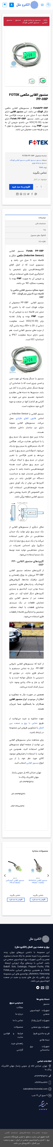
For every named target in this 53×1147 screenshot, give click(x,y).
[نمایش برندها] (38, 142)
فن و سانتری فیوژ (41, 1033)
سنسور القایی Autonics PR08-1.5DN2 (38, 881)
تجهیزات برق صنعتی (40, 1027)
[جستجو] (48, 5)
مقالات (20, 1007)
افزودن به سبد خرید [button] (38, 899)
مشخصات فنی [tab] (40, 223)
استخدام (14, 1133)
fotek (41, 167)
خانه (45, 20)
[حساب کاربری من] (11, 5)
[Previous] (42, 54)
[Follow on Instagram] (47, 988)
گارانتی (20, 1049)
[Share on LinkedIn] (17, 194)
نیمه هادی (44, 1039)
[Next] (8, 54)
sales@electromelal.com (35, 1089)
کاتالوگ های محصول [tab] (38, 235)
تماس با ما (18, 1020)
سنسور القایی (31, 160)
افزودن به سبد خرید (21, 186)
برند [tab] (44, 229)
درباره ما (19, 1014)
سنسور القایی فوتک (30, 22)
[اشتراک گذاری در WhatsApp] (35, 194)
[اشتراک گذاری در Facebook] (32, 194)
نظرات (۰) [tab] (42, 241)
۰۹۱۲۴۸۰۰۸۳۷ (41, 1082)
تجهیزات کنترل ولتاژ (40, 1020)
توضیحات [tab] (42, 217)
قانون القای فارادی (26, 418)
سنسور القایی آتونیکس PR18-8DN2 (15, 881)
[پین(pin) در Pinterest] (21, 194)
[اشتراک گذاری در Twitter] (28, 194)
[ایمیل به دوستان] (24, 194)
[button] (42, 4)
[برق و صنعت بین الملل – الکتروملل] (27, 5)
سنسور (18, 20)
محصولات (18, 1027)
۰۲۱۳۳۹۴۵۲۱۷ (40, 1076)
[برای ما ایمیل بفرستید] (42, 988)
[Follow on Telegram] (37, 988)
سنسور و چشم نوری (32, 20)
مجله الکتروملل (24, 1133)
